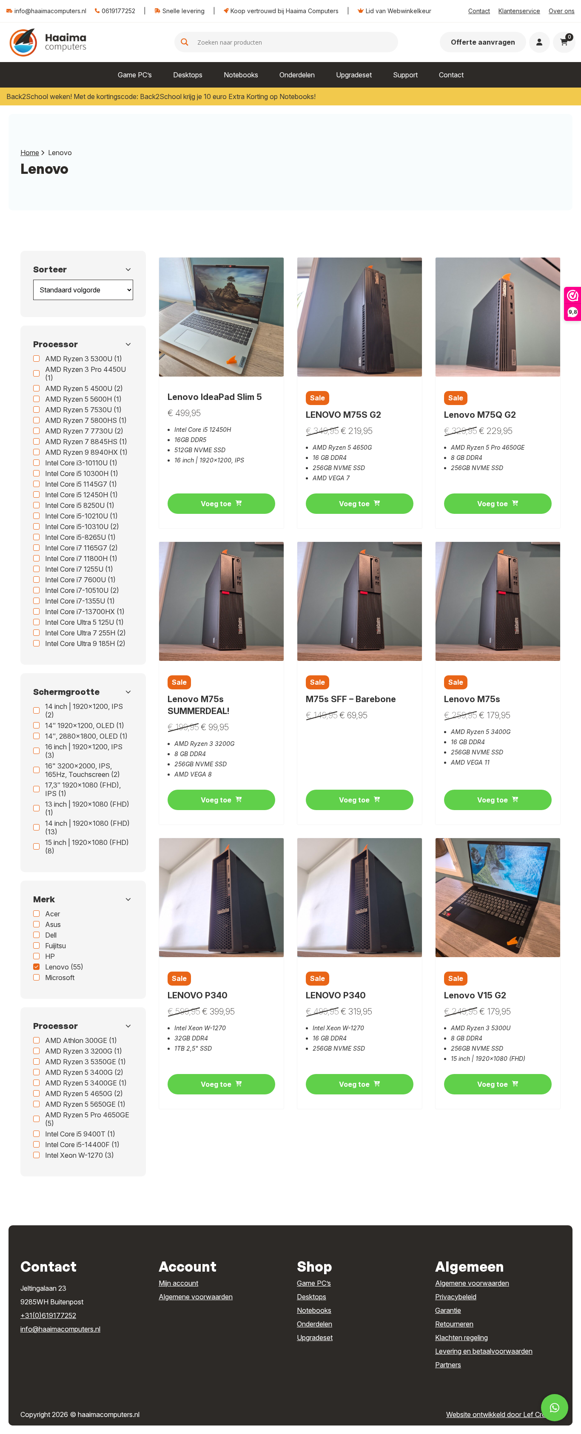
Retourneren (454, 1324)
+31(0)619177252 (48, 1315)
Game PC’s (135, 75)
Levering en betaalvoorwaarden (484, 1351)
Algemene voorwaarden (196, 1296)
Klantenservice (519, 10)
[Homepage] (47, 41)
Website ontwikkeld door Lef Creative (503, 1414)
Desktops (187, 75)
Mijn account (178, 1283)
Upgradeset (354, 75)
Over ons (562, 10)
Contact (479, 10)
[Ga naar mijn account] (539, 42)
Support (405, 75)
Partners (448, 1364)
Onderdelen (297, 75)
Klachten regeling (461, 1337)
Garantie (448, 1310)
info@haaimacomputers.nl (60, 1329)
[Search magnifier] (185, 42)
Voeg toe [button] (216, 503)
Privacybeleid (455, 1296)
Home (29, 152)
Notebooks (241, 75)
